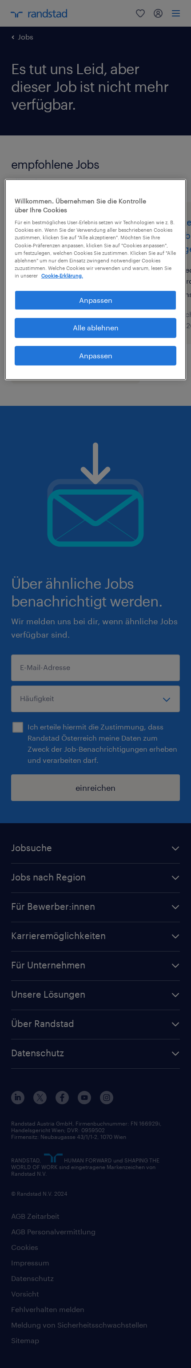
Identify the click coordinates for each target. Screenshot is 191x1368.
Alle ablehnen (96, 327)
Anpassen (95, 300)
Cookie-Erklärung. (62, 275)
